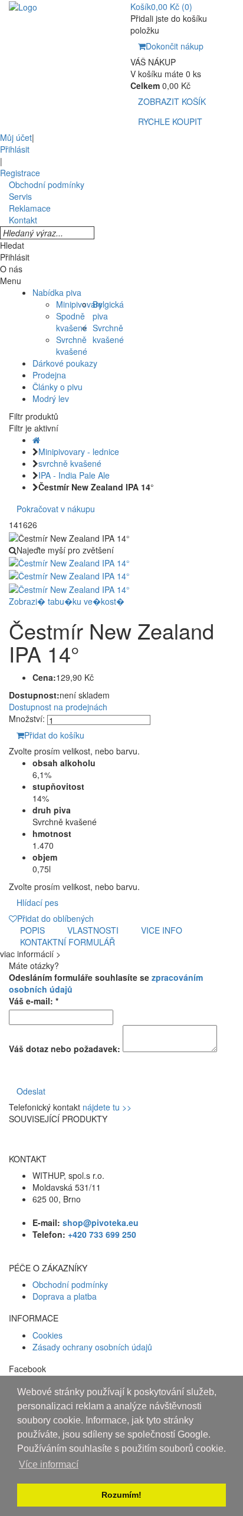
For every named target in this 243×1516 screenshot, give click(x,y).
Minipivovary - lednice (78, 451)
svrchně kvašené (69, 463)
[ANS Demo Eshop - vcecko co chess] (23, 6)
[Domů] (36, 440)
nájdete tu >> (107, 1107)
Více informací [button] (48, 1464)
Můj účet (16, 137)
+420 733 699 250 (102, 1234)
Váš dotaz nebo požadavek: (64, 1048)
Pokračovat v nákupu (56, 509)
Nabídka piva (56, 292)
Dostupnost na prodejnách (58, 707)
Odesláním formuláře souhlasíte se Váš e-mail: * (106, 989)
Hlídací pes (37, 902)
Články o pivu (57, 387)
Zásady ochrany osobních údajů (92, 1347)
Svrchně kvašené (71, 345)
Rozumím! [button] (121, 1494)
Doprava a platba (64, 1296)
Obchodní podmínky (70, 1284)
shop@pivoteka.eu (101, 1222)
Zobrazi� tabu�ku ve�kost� (66, 601)
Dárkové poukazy (64, 363)
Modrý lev (50, 398)
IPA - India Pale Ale (74, 475)
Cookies (47, 1335)
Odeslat (31, 1091)
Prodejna (49, 375)
